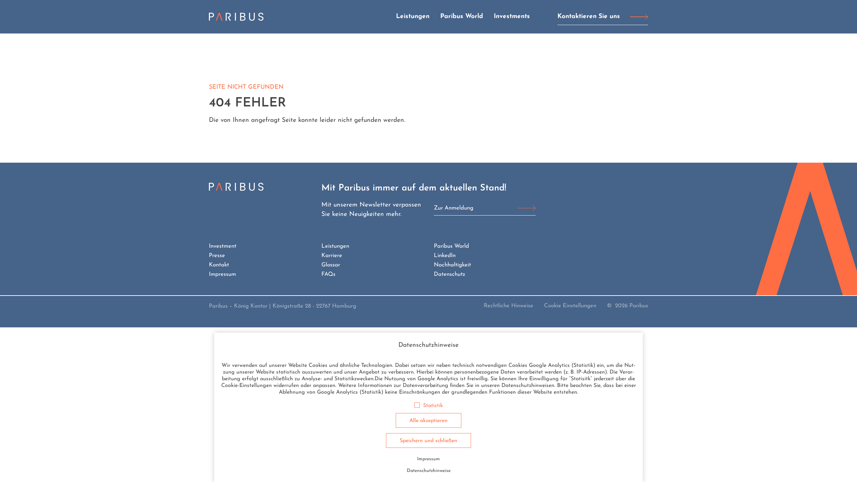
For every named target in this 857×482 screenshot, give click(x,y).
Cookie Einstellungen (570, 306)
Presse (217, 255)
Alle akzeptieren (428, 420)
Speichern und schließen (428, 441)
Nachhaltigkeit (452, 265)
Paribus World (461, 16)
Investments (512, 16)
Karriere (331, 255)
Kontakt (219, 265)
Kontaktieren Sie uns (588, 16)
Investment (222, 246)
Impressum (222, 274)
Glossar (330, 265)
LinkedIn (445, 255)
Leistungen (413, 16)
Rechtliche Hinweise (508, 306)
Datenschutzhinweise (429, 470)
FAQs (328, 274)
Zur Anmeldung (453, 208)
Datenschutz (449, 274)
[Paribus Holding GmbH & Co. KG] (236, 17)
